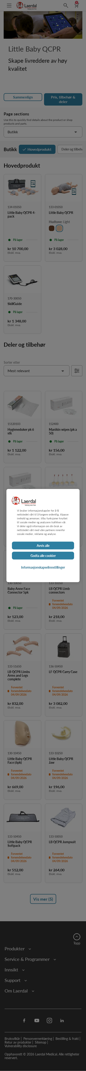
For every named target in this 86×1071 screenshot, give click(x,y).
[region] (43, 535)
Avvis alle (43, 545)
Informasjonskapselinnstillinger (43, 567)
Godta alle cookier (43, 555)
